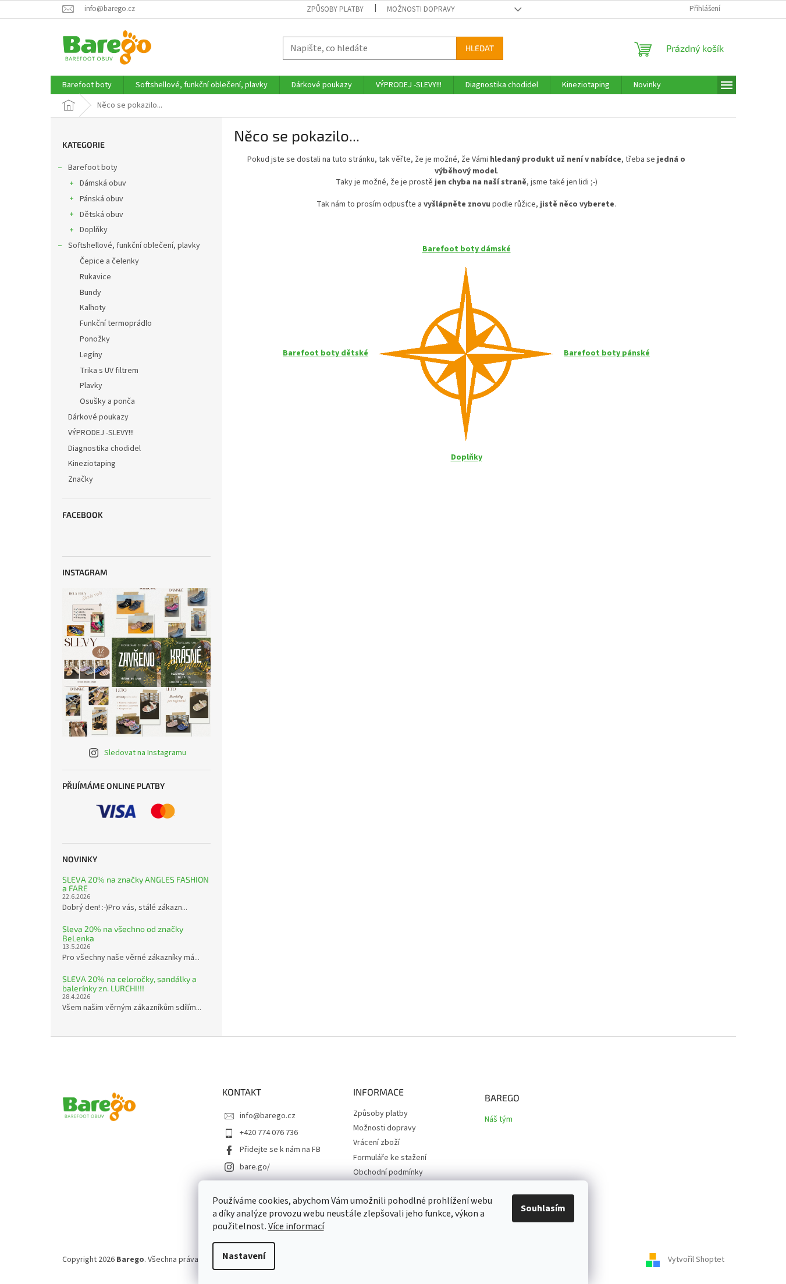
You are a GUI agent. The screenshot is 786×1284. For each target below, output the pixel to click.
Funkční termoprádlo (116, 323)
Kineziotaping (92, 464)
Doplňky (94, 230)
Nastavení (243, 1256)
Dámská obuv (103, 183)
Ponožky (95, 339)
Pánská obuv (101, 199)
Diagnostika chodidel (104, 448)
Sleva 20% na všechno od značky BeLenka (122, 933)
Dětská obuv (101, 214)
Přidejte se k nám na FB (280, 1149)
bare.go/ (255, 1167)
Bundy (90, 292)
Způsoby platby (335, 9)
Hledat (479, 48)
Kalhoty (93, 308)
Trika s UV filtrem (109, 370)
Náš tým (499, 1119)
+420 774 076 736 (269, 1133)
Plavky (91, 386)
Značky (80, 479)
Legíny (91, 355)
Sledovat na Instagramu (145, 753)
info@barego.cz (268, 1116)
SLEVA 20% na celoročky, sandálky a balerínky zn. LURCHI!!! (129, 983)
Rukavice (95, 277)
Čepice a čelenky (109, 261)
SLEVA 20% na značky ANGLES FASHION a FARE (135, 884)
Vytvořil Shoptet (696, 1259)
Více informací (296, 1226)
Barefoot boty (93, 167)
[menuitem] (87, 85)
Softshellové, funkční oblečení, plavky (134, 245)
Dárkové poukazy (98, 417)
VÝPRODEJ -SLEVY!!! (101, 433)
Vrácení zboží (376, 1142)
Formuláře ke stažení (389, 1158)
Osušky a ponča (107, 401)
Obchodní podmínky (388, 1172)
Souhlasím (543, 1208)
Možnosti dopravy (421, 9)
